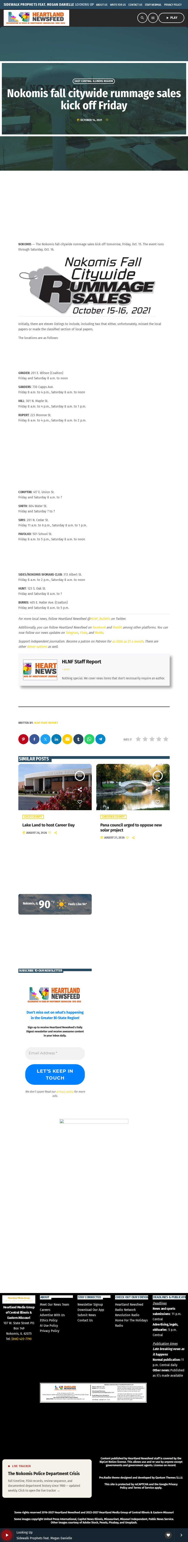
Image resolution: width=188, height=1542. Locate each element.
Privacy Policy (49, 1331)
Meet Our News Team (54, 1304)
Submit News (86, 1315)
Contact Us (85, 1320)
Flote (83, 633)
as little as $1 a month (127, 641)
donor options (37, 647)
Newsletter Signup (90, 1304)
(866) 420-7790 (21, 1339)
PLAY (171, 18)
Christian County (113, 816)
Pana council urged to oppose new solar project (131, 828)
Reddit (117, 627)
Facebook (98, 627)
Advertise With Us (52, 1315)
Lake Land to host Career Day (48, 825)
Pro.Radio (105, 1477)
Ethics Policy (49, 1320)
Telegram (72, 633)
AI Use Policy (49, 1325)
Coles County (33, 816)
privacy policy (64, 1091)
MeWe (99, 633)
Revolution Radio (127, 1315)
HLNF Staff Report (81, 662)
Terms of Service (143, 1488)
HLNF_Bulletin (100, 619)
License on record (164, 1465)
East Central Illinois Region (94, 81)
